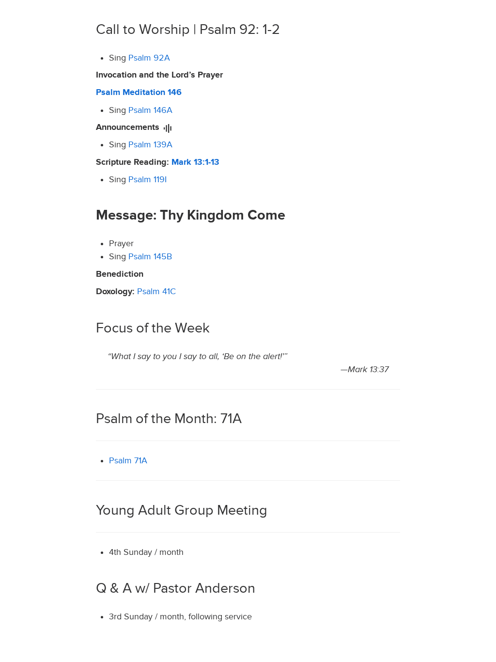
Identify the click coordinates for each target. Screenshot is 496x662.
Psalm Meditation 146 (139, 92)
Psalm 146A (150, 110)
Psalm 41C (156, 291)
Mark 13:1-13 (195, 162)
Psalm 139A (150, 145)
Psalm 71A (128, 461)
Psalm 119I (147, 179)
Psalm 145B (150, 257)
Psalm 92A (149, 58)
